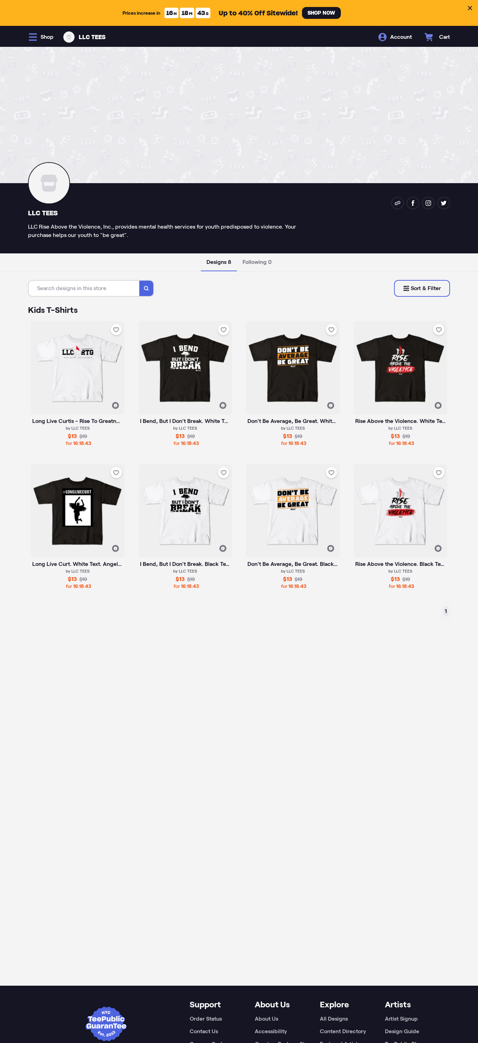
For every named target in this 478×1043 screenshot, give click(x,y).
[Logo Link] (69, 37)
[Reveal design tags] (115, 405)
